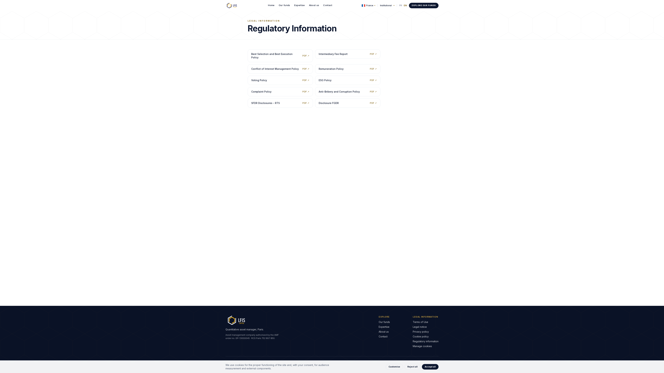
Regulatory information (426, 341)
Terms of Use (420, 322)
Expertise (299, 5)
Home (271, 5)
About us (314, 5)
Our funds (284, 5)
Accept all (430, 366)
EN (405, 5)
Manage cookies (422, 346)
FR (400, 5)
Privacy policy (421, 331)
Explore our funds (424, 5)
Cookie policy (421, 336)
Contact (327, 5)
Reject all (412, 366)
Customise (394, 366)
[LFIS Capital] (232, 5)
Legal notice (420, 326)
